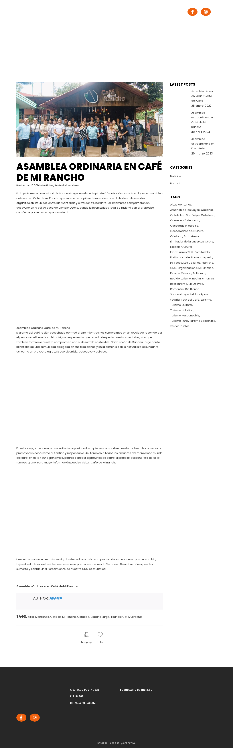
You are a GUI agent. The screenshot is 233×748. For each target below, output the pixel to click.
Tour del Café (120, 617)
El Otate (207, 241)
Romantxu (177, 289)
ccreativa (129, 743)
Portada (60, 185)
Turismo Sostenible (202, 321)
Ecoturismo (191, 236)
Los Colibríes (191, 263)
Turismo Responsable (184, 315)
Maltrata (207, 263)
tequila (175, 299)
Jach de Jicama (190, 257)
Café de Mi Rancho (103, 462)
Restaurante (178, 284)
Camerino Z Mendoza (184, 220)
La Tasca (176, 263)
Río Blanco (192, 289)
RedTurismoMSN (203, 278)
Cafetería (207, 215)
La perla (207, 257)
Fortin (174, 257)
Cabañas (207, 210)
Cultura (198, 231)
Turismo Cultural (181, 305)
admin (74, 185)
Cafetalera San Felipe (185, 215)
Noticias (47, 185)
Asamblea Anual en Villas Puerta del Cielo (202, 96)
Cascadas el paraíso (184, 226)
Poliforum (199, 273)
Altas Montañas (38, 617)
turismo (206, 299)
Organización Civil (190, 268)
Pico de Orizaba (180, 273)
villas (186, 326)
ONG (173, 268)
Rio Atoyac (196, 284)
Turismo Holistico (181, 310)
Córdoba (110, 193)
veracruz (136, 617)
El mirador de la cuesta (185, 241)
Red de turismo (180, 278)
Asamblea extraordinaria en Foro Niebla (202, 143)
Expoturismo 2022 (181, 252)
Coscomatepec (181, 231)
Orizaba (208, 268)
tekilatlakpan (199, 294)
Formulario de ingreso (136, 689)
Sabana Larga (100, 617)
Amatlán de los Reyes (185, 210)
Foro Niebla (202, 252)
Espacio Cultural (181, 247)
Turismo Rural (179, 321)
